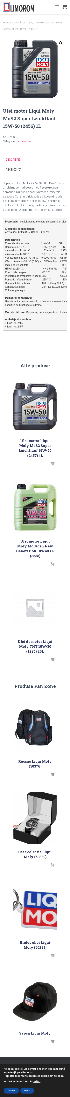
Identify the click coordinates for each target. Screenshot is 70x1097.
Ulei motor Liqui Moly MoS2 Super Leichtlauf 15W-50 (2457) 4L (35, 448)
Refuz (27, 1090)
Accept (11, 1090)
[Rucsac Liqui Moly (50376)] (35, 727)
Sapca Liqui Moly (35, 1033)
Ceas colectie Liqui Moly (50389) (35, 854)
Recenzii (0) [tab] (13, 169)
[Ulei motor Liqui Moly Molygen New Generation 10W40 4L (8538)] (35, 507)
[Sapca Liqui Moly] (35, 999)
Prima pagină (10, 22)
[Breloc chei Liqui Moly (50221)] (35, 908)
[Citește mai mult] (52, 464)
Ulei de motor (25, 22)
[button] (60, 43)
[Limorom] (20, 7)
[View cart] (64, 7)
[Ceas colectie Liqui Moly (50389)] (35, 818)
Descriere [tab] (13, 159)
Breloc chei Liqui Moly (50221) (35, 945)
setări (36, 1081)
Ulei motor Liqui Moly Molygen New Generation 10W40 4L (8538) (35, 548)
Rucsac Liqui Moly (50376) (35, 764)
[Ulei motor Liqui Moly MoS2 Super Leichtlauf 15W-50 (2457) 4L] (35, 406)
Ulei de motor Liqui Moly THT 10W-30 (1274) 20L (35, 646)
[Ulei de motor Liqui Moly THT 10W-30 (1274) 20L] (35, 607)
